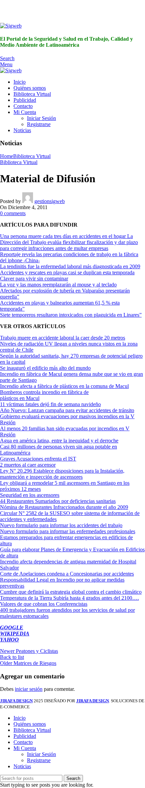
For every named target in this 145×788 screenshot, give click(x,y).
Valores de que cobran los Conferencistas (43, 604)
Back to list (12, 657)
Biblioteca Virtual (32, 156)
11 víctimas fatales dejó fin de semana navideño (50, 404)
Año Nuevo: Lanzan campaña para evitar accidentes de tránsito (67, 410)
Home (6, 156)
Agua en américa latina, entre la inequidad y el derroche (59, 440)
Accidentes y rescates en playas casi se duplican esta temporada (67, 272)
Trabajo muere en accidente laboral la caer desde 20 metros (62, 338)
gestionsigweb (49, 201)
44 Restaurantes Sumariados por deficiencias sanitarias (58, 501)
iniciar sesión (28, 689)
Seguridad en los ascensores (29, 495)
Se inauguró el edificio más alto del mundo (45, 368)
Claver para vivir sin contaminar (34, 278)
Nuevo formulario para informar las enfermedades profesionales (67, 531)
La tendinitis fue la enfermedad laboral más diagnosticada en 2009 (70, 266)
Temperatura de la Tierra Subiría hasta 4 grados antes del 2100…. (69, 598)
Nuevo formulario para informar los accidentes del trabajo (61, 525)
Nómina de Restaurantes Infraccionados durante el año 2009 (64, 507)
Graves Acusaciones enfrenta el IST (38, 459)
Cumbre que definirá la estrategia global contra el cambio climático (71, 592)
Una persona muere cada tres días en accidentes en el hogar (63, 236)
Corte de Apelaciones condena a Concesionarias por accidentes (67, 574)
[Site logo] (11, 26)
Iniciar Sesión (41, 118)
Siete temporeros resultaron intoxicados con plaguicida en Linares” (71, 315)
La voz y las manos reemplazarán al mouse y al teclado (58, 284)
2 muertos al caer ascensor (28, 465)
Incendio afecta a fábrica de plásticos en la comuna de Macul (64, 386)
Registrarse (39, 124)
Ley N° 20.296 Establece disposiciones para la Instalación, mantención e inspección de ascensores (62, 474)
